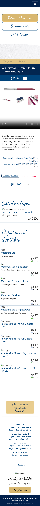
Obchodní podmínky (9, 498)
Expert (11, 430)
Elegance (11, 427)
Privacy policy (22, 503)
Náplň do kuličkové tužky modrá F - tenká (18, 325)
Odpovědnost (27, 498)
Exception (24, 61)
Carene (29, 427)
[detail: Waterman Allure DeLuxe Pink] (14, 209)
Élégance (7, 61)
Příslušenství (20, 34)
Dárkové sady (20, 26)
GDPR (19, 498)
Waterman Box (8, 252)
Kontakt (34, 498)
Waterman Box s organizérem (15, 309)
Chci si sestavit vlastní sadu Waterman (20, 407)
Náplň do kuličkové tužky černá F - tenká (18, 340)
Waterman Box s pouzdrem (14, 281)
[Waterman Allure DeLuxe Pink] (7, 100)
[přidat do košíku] (34, 261)
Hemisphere (20, 430)
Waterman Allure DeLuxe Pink (17, 212)
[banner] (4, 4)
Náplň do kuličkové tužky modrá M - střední (19, 355)
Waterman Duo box (10, 295)
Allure (28, 430)
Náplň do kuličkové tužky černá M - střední (18, 369)
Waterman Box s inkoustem (14, 267)
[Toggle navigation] (35, 3)
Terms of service (29, 503)
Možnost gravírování (10, 176)
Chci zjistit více (20, 489)
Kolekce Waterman (20, 18)
